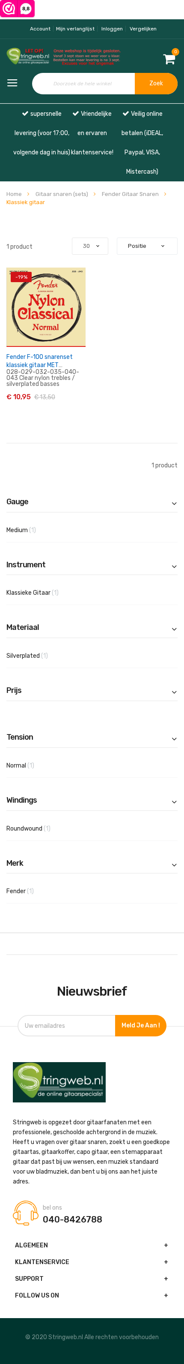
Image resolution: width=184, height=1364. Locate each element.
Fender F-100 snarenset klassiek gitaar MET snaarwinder (39, 364)
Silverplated (37, 655)
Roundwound (38, 828)
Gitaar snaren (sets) (62, 194)
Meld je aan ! (141, 1025)
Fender (29, 891)
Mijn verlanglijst (75, 29)
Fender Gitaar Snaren (131, 194)
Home (14, 194)
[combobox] (105, 83)
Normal (30, 765)
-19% (21, 277)
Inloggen (112, 29)
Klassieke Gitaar (42, 592)
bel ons (52, 1208)
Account (40, 29)
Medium (31, 530)
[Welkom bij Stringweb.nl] (30, 57)
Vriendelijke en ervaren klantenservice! (92, 133)
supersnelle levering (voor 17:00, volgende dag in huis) (41, 133)
